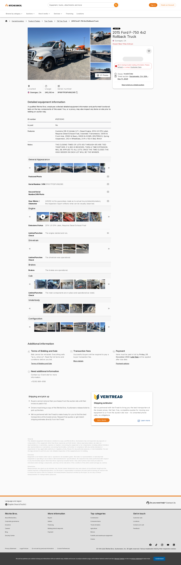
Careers (7, 529)
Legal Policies (24, 549)
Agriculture (93, 529)
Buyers (50, 518)
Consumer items (95, 521)
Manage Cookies (119, 558)
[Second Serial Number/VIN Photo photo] (108, 192)
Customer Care (136, 67)
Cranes (92, 539)
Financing (69, 14)
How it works (43, 14)
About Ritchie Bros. (11, 518)
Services (57, 14)
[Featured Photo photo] (108, 176)
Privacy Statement (10, 549)
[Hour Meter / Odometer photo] (108, 201)
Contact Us (171, 503)
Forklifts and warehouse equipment (101, 536)
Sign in (153, 5)
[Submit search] (116, 5)
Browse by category (13, 14)
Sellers (50, 521)
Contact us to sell (138, 525)
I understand (159, 559)
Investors (8, 525)
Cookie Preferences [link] (63, 549)
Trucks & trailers (95, 525)
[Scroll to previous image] (29, 168)
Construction (94, 518)
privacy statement (136, 558)
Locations (80, 14)
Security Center (10, 536)
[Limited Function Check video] (108, 233)
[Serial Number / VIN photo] (108, 184)
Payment (50, 532)
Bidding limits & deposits (55, 529)
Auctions (29, 14)
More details (78, 361)
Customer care (137, 518)
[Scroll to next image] (109, 168)
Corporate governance (12, 521)
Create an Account (167, 5)
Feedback (136, 529)
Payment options (122, 363)
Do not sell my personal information (43, 549)
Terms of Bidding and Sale (41, 363)
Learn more (145, 420)
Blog (6, 532)
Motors (92, 532)
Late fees (135, 357)
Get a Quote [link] (101, 420)
